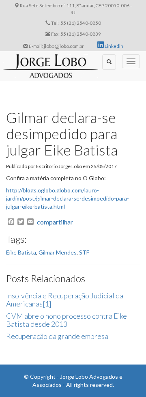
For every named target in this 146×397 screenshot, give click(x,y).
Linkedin (113, 46)
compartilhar (55, 222)
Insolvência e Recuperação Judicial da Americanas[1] (64, 299)
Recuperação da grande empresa (57, 336)
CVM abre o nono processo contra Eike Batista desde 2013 (66, 319)
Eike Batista (21, 252)
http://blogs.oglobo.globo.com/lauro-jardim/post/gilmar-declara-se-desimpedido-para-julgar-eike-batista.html (67, 198)
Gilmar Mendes (58, 252)
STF (84, 252)
